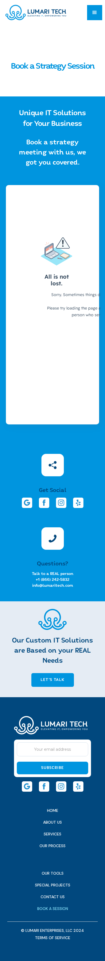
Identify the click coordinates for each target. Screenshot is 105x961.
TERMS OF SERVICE (52, 937)
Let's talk (52, 680)
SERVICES (52, 834)
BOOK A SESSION (52, 908)
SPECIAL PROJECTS (52, 885)
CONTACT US (53, 896)
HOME (52, 810)
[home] (35, 12)
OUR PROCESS (52, 845)
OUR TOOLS (53, 873)
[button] (94, 12)
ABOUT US (52, 822)
